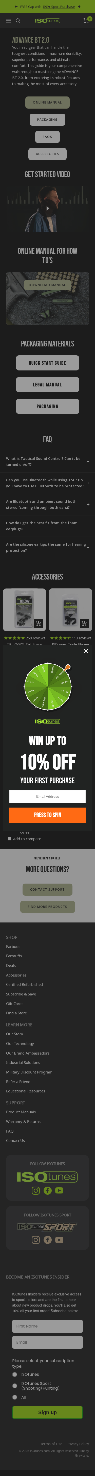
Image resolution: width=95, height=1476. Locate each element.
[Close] (86, 651)
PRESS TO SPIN (47, 815)
